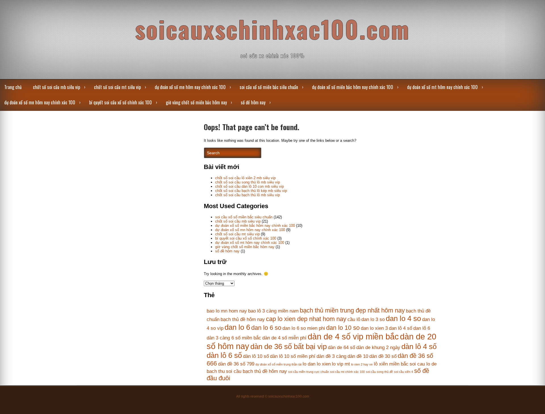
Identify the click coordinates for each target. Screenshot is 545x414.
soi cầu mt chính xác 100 (347, 371)
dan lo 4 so (403, 318)
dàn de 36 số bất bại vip (288, 346)
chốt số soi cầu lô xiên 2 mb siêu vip (245, 178)
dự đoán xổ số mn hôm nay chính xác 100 (190, 87)
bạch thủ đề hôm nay (243, 319)
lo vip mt (341, 364)
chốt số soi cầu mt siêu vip (117, 87)
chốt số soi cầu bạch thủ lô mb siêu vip (247, 195)
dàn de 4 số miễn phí (284, 338)
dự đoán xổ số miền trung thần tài (278, 364)
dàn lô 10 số (256, 356)
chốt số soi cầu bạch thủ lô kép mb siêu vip (251, 191)
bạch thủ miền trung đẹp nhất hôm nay (352, 310)
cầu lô (353, 319)
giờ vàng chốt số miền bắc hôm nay (196, 102)
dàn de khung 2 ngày (378, 347)
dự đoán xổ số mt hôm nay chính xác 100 (442, 87)
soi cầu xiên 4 (403, 371)
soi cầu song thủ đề (379, 371)
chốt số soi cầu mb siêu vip (56, 87)
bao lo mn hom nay (227, 311)
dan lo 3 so (373, 319)
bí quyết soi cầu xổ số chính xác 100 (120, 102)
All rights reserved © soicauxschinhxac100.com (272, 396)
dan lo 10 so (343, 327)
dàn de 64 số (341, 347)
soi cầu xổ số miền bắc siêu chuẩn (269, 87)
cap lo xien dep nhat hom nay (306, 318)
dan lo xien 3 (374, 328)
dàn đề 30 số (383, 356)
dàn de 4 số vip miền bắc (353, 336)
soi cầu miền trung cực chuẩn (308, 371)
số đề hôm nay (253, 102)
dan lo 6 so (266, 327)
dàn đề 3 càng (331, 356)
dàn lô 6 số (224, 355)
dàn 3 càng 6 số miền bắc (234, 338)
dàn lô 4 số (419, 346)
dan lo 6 (237, 327)
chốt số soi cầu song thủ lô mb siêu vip (247, 182)
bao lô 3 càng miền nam (273, 311)
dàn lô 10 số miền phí (292, 356)
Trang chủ (13, 87)
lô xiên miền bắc (391, 364)
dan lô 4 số (400, 328)
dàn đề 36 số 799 (236, 364)
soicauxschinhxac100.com (272, 28)
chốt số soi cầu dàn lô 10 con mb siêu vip (249, 186)
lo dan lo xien (317, 364)
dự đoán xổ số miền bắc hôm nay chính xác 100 (352, 87)
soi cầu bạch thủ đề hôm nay (256, 371)
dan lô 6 (421, 328)
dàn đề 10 (357, 356)
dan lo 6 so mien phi (303, 328)
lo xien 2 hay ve (362, 364)
